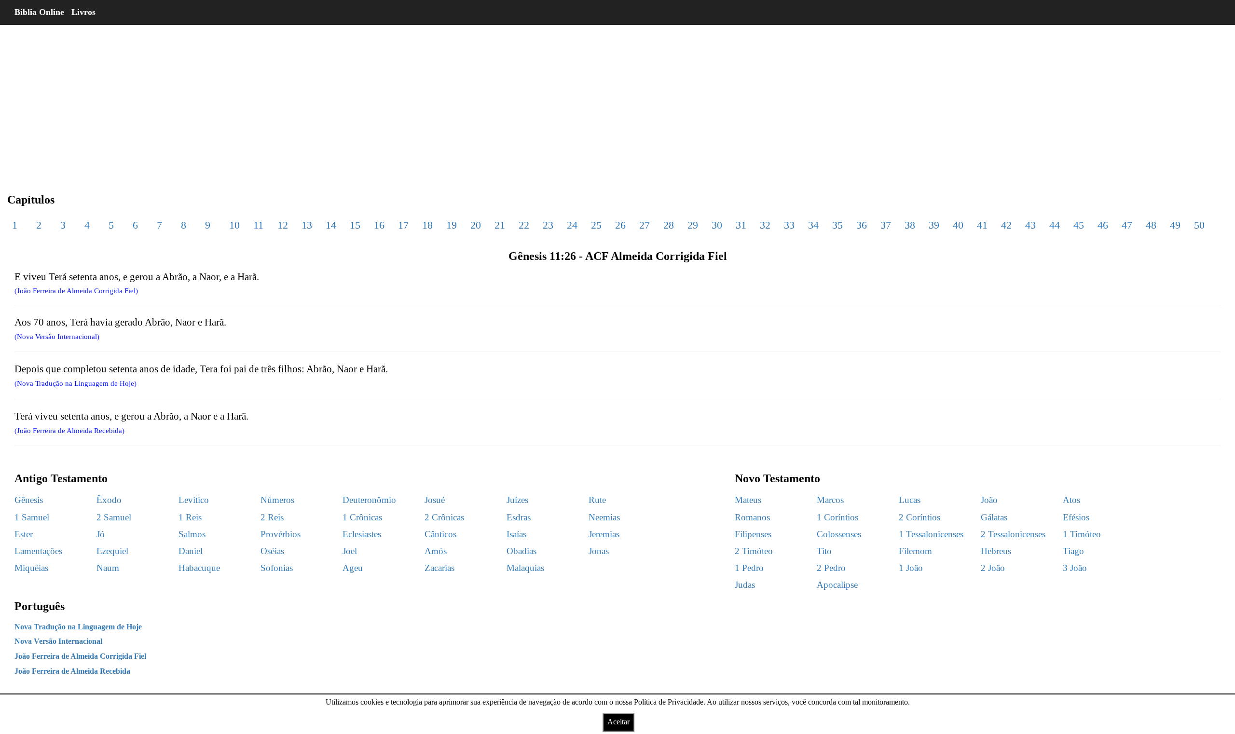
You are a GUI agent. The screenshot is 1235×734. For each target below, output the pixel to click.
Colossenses (839, 534)
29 (692, 225)
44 (1054, 225)
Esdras (519, 517)
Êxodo (109, 500)
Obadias (521, 551)
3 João (1075, 568)
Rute (597, 500)
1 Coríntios (837, 517)
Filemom (915, 551)
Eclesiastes (362, 534)
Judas (745, 585)
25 (596, 225)
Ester (23, 534)
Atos (1071, 500)
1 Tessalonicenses (931, 534)
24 (572, 225)
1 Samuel (31, 517)
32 (765, 225)
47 (1127, 225)
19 (451, 225)
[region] (617, 101)
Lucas (909, 500)
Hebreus (996, 551)
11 (258, 225)
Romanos (752, 517)
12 (282, 225)
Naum (107, 568)
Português (39, 606)
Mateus (748, 500)
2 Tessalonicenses (1013, 534)
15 (355, 225)
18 (427, 225)
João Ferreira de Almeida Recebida (72, 671)
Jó (100, 534)
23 (548, 225)
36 (861, 225)
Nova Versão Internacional (58, 641)
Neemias (604, 517)
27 (644, 225)
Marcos (830, 500)
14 (331, 225)
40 (958, 225)
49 (1175, 225)
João (989, 500)
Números (277, 500)
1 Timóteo (1082, 534)
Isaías (516, 534)
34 (813, 225)
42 (1006, 225)
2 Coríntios (919, 517)
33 (789, 225)
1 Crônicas (362, 517)
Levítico (193, 500)
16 (379, 225)
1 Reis (190, 517)
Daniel (190, 551)
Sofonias (277, 568)
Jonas (599, 551)
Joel (350, 551)
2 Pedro (831, 568)
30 (717, 225)
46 (1103, 225)
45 (1078, 225)
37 (885, 225)
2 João (993, 568)
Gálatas (994, 517)
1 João (911, 568)
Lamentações (38, 551)
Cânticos (440, 534)
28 (668, 225)
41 (982, 225)
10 (234, 225)
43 (1030, 225)
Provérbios (281, 534)
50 (1199, 225)
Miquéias (31, 568)
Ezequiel (112, 551)
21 (499, 225)
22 (524, 225)
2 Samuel (113, 517)
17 (403, 225)
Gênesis (28, 500)
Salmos (192, 534)
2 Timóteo (754, 551)
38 (910, 225)
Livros (83, 12)
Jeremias (604, 534)
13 (307, 225)
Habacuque (199, 568)
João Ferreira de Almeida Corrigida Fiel (80, 656)
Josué (435, 500)
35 (837, 225)
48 (1151, 225)
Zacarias (439, 568)
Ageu (353, 568)
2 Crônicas (444, 517)
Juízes (517, 500)
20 (475, 225)
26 (620, 225)
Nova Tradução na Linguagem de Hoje (78, 627)
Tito (824, 551)
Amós (436, 551)
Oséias (272, 551)
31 (741, 225)
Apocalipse (837, 585)
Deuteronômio (369, 500)
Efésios (1076, 517)
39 (934, 225)
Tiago (1073, 551)
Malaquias (525, 568)
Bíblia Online (39, 12)
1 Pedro (749, 568)
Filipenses (753, 534)
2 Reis (272, 517)
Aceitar (618, 722)
